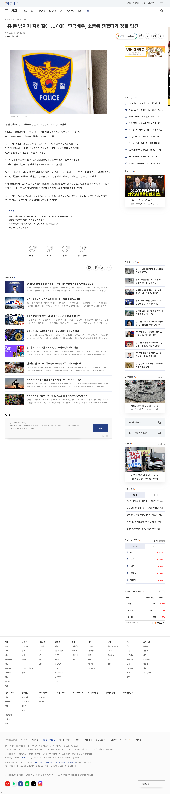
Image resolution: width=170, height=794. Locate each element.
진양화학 (133, 580)
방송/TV (8, 702)
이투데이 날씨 (110, 693)
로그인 (129, 3)
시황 (6, 651)
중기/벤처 (58, 677)
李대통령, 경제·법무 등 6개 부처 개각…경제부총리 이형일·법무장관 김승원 (60, 283)
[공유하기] (141, 36)
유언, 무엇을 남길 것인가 (18, 227)
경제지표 (75, 651)
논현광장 (146, 651)
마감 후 (145, 664)
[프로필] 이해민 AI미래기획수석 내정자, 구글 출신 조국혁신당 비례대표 (149, 324)
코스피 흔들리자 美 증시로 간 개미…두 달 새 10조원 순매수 (53, 315)
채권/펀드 (8, 673)
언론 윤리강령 (38, 762)
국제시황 (8, 681)
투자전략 (155, 495)
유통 (56, 668)
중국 (89, 659)
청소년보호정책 (64, 740)
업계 (40, 651)
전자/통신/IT (59, 651)
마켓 (6, 642)
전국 (61, 11)
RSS (161, 3)
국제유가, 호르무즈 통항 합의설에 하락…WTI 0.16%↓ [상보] (55, 379)
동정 (80, 11)
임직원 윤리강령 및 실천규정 (65, 762)
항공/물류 (58, 664)
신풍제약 (133, 573)
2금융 (24, 659)
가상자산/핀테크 (27, 668)
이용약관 (35, 740)
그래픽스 (25, 706)
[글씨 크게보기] (161, 36)
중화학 (57, 659)
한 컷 (23, 710)
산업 (56, 642)
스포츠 (7, 719)
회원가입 (136, 3)
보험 (23, 655)
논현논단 (146, 646)
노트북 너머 (147, 673)
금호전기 (133, 559)
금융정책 (25, 646)
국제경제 (91, 646)
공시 (6, 646)
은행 (23, 651)
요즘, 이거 (25, 702)
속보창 (143, 3)
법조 (25, 11)
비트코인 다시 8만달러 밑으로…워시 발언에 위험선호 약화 (53, 331)
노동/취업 (52, 11)
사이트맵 (138, 740)
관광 (6, 697)
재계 (56, 646)
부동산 (41, 642)
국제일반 (91, 651)
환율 (6, 677)
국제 (90, 642)
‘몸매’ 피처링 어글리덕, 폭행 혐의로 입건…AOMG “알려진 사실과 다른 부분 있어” (41, 216)
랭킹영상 (41, 702)
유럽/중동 (91, 668)
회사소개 (24, 740)
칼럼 (144, 668)
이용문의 (88, 740)
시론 (144, 655)
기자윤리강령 (49, 762)
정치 (109, 642)
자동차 (57, 655)
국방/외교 (111, 655)
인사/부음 (70, 11)
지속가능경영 (126, 693)
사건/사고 (41, 11)
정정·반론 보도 (101, 740)
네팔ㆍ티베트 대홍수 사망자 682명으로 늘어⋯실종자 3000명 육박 (57, 395)
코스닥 (154, 546)
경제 (73, 642)
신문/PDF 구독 (152, 3)
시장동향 (41, 646)
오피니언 (146, 642)
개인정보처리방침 (48, 740)
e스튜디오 (42, 697)
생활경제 (75, 655)
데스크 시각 (147, 659)
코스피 (134, 546)
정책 (40, 655)
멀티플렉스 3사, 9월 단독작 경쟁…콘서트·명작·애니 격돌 (52, 347)
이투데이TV (43, 693)
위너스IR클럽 (93, 693)
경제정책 (75, 646)
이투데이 (8, 19)
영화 (6, 706)
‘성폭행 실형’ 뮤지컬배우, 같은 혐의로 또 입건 (26, 220)
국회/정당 (111, 651)
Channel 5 (76, 693)
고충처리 (78, 740)
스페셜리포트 (60, 693)
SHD (131, 552)
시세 (6, 655)
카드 (23, 664)
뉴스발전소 (26, 693)
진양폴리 (133, 566)
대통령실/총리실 (113, 646)
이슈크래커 (25, 697)
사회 (14, 11)
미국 (89, 655)
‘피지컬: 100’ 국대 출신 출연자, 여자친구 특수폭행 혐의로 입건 (33, 224)
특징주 (134, 495)
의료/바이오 (59, 673)
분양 (40, 659)
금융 (23, 642)
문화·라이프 (9, 693)
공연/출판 (8, 715)
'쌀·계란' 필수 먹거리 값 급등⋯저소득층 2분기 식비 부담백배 (54, 363)
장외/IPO (8, 659)
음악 (6, 710)
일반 (87, 11)
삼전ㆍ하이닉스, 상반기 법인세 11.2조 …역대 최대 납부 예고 (54, 299)
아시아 (90, 664)
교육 (32, 11)
